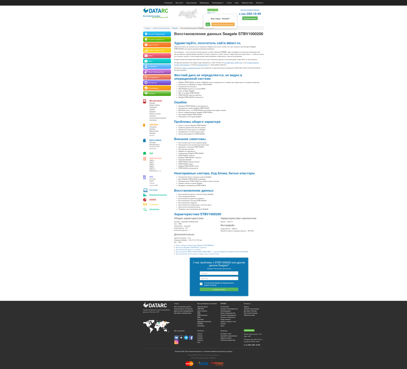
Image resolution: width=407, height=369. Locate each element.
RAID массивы (155, 158)
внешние (152, 116)
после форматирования (157, 118)
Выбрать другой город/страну (223, 24)
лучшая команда (253, 63)
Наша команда (191, 3)
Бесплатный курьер (250, 313)
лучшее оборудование (182, 65)
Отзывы (200, 338)
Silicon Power (153, 131)
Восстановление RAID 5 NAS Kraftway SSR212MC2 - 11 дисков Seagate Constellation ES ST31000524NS (212, 252)
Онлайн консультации (251, 309)
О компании (168, 3)
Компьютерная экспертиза (183, 309)
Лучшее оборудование (228, 315)
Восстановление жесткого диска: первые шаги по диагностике (197, 254)
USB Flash (153, 124)
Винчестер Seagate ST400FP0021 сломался (191, 247)
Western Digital (154, 105)
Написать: (224, 331)
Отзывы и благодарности (229, 309)
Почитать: (200, 331)
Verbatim (152, 133)
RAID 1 (151, 162)
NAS (151, 176)
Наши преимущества (228, 313)
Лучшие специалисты (228, 317)
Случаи (223, 323)
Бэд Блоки (153, 120)
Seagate (152, 103)
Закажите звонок (250, 18)
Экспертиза (154, 209)
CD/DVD (152, 199)
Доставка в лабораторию (182, 313)
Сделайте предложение (229, 336)
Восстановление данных (182, 306)
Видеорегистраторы (204, 321)
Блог (199, 342)
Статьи (229, 3)
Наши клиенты (226, 319)
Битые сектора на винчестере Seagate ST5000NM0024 (195, 245)
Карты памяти (155, 140)
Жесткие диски (155, 100)
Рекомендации (217, 3)
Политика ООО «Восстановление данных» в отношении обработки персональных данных (203, 351)
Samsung (152, 111)
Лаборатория (204, 3)
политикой (210, 283)
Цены (237, 3)
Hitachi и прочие (155, 113)
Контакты (259, 3)
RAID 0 (151, 160)
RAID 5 (151, 164)
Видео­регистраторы (158, 195)
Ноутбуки (153, 190)
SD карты (152, 142)
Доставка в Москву (250, 311)
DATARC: (224, 303)
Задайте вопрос (226, 338)
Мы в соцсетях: (179, 331)
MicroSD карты (154, 144)
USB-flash (200, 309)
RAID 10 (152, 169)
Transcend (153, 107)
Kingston (152, 129)
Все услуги (179, 3)
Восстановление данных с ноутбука (188, 249)
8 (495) (250, 13)
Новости (200, 340)
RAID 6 (151, 167)
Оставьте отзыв (226, 334)
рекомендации (203, 65)
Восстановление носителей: (207, 303)
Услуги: (176, 303)
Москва (210, 12)
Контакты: (247, 303)
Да (208, 24)
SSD (151, 153)
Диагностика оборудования (183, 311)
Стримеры (153, 204)
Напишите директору (228, 340)
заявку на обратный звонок (191, 68)
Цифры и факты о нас (228, 321)
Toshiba (152, 109)
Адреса (246, 306)
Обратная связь (247, 3)
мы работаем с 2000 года (233, 63)
